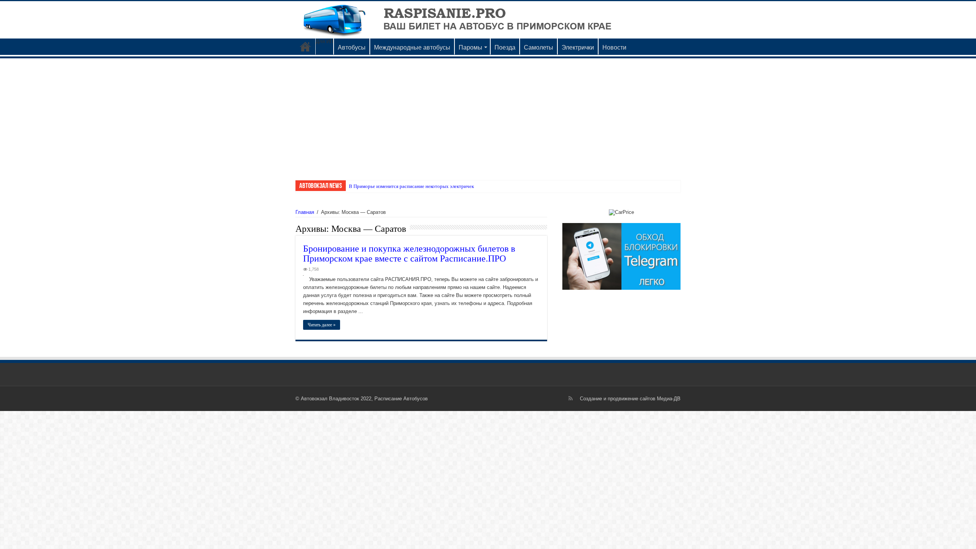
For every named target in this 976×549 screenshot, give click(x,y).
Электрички (578, 47)
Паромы (470, 47)
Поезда (504, 47)
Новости (614, 47)
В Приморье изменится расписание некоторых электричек (411, 186)
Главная (304, 212)
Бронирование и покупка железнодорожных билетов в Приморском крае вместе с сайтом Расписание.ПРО (409, 253)
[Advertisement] (488, 115)
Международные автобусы (412, 47)
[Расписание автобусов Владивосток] (488, 20)
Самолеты (538, 47)
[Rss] (570, 398)
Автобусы (352, 47)
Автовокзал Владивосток (305, 47)
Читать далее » (322, 324)
